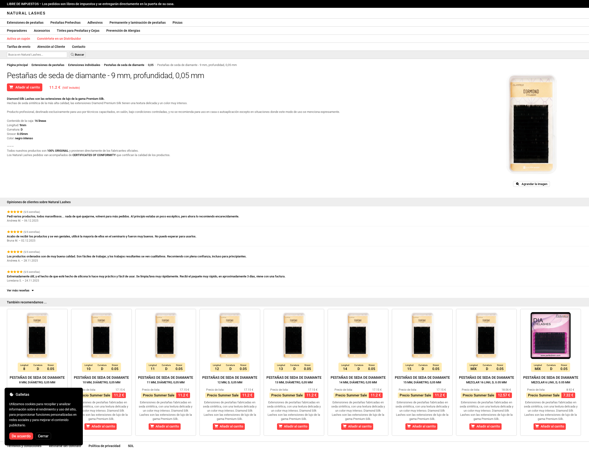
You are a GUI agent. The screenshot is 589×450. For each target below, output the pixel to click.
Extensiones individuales (84, 65)
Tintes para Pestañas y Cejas (78, 30)
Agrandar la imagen (533, 184)
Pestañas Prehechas (65, 22)
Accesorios (42, 30)
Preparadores (17, 30)
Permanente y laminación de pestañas (138, 22)
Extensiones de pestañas (25, 22)
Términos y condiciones (24, 446)
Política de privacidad (104, 446)
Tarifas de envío (18, 46)
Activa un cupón (18, 38)
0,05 (150, 65)
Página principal (17, 65)
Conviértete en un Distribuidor (59, 38)
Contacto (78, 46)
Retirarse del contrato (65, 446)
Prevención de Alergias (123, 30)
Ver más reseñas (19, 290)
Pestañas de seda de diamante (124, 65)
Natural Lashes (26, 13)
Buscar (79, 54)
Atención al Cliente (51, 46)
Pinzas (177, 22)
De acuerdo (21, 436)
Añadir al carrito (27, 87)
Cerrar (43, 436)
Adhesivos (95, 22)
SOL (131, 446)
